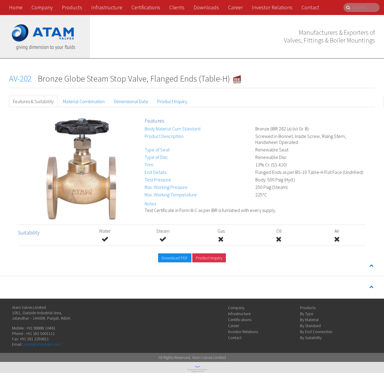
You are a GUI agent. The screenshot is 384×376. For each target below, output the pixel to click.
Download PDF (175, 258)
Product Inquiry (172, 101)
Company (42, 7)
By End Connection (316, 331)
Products (72, 7)
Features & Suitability (33, 101)
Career (235, 7)
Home (15, 7)
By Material (309, 319)
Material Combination (84, 101)
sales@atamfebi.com (42, 344)
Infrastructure (106, 7)
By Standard (310, 325)
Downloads (206, 7)
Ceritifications (239, 319)
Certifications (145, 7)
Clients (176, 7)
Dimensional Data (131, 101)
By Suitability (311, 337)
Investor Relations (272, 7)
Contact (310, 7)
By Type (306, 313)
